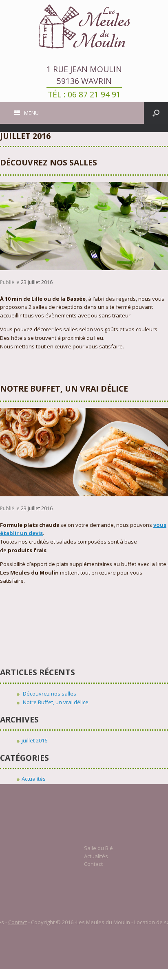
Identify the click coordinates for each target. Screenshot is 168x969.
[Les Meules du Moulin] (84, 26)
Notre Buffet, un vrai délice (64, 388)
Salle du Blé (98, 848)
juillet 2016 (34, 740)
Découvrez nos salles (48, 162)
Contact (93, 864)
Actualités (34, 778)
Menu (31, 113)
